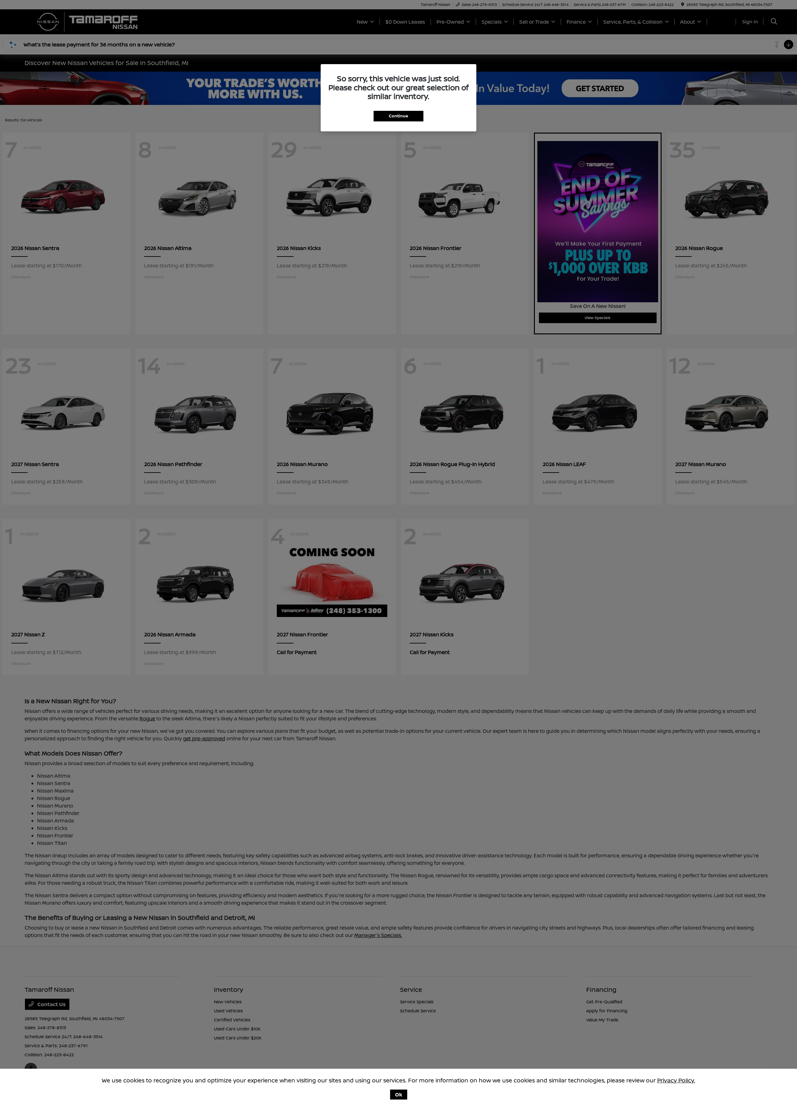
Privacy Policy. (676, 1080)
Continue (398, 116)
